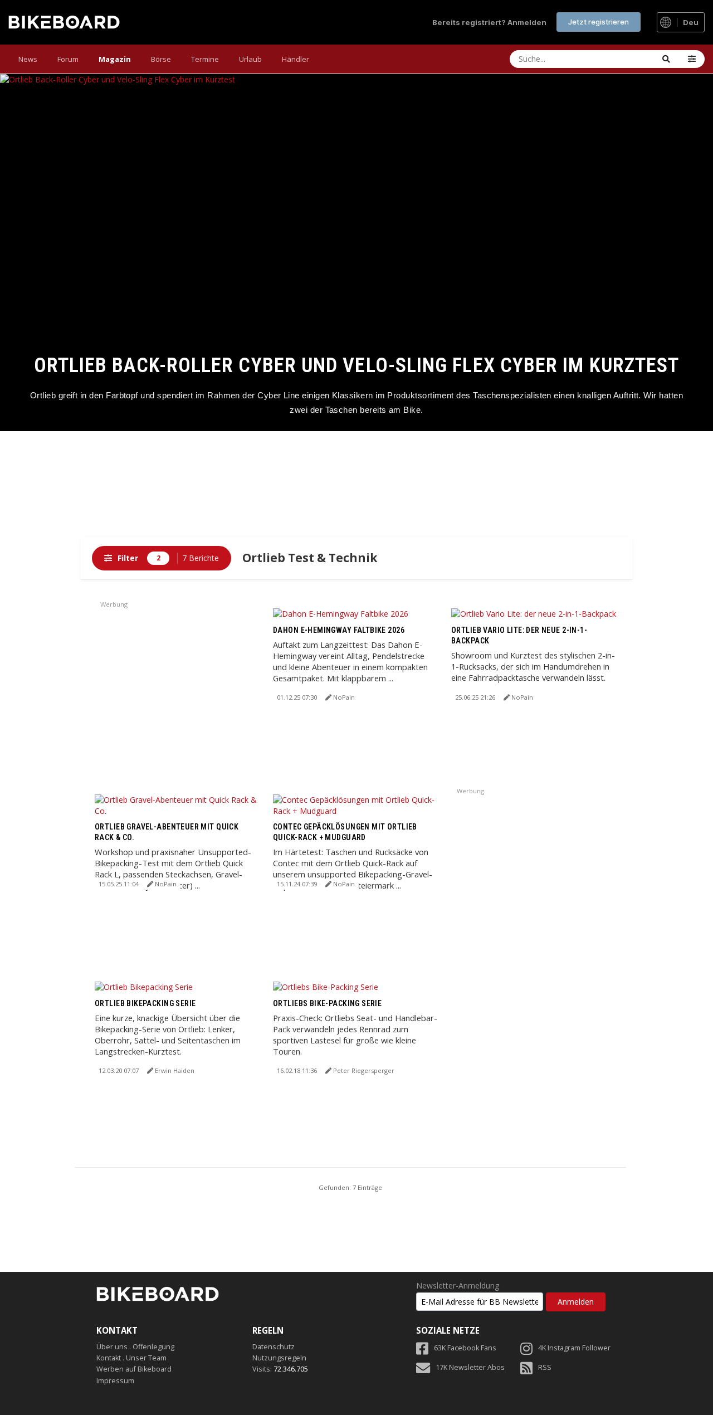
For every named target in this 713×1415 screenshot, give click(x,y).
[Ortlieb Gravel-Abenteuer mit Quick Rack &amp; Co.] (178, 804)
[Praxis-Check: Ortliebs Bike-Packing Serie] (325, 986)
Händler (295, 59)
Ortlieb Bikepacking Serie (145, 1003)
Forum (68, 59)
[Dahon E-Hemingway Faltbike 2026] (340, 613)
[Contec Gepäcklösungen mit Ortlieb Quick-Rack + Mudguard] (356, 804)
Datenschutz (273, 1346)
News (27, 59)
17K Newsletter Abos (470, 1367)
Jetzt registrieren (598, 21)
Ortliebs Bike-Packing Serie (327, 1003)
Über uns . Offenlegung (135, 1346)
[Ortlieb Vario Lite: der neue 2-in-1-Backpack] (533, 613)
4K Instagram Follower (574, 1348)
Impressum (115, 1380)
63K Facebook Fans (465, 1348)
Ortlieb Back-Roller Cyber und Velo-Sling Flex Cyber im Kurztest (357, 365)
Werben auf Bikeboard (134, 1369)
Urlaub (250, 59)
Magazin (115, 59)
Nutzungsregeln (279, 1358)
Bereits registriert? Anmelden (489, 22)
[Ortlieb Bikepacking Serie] (144, 986)
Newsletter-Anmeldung (457, 1285)
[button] (692, 59)
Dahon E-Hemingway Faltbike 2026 (338, 630)
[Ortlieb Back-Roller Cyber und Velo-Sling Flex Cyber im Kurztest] (356, 252)
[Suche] (666, 59)
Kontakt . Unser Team (131, 1358)
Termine (205, 59)
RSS (544, 1367)
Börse (161, 59)
